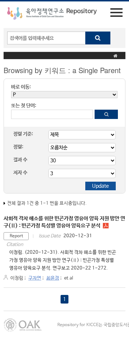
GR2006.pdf (106, 226)
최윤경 (52, 278)
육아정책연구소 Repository (52, 14)
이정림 (16, 278)
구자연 (34, 278)
